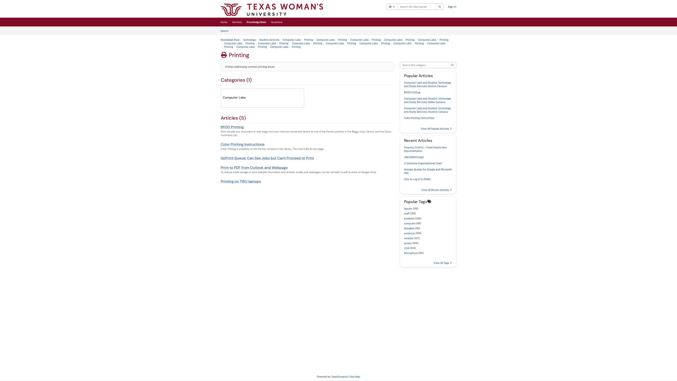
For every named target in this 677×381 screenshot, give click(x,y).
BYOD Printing (232, 127)
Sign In (452, 6)
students (409, 218)
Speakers (409, 228)
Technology (249, 39)
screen (408, 243)
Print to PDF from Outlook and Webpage (254, 167)
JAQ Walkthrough (414, 157)
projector (409, 233)
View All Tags (442, 262)
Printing (308, 39)
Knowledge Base (256, 22)
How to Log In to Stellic (417, 179)
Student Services (269, 39)
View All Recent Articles (435, 189)
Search (226, 30)
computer (410, 223)
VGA (406, 248)
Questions (276, 22)
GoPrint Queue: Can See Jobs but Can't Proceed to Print (267, 158)
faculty (408, 208)
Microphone (411, 253)
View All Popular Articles (435, 128)
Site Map (355, 376)
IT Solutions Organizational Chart (423, 163)
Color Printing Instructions (242, 144)
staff (407, 213)
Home (224, 22)
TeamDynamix (339, 376)
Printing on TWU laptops (241, 181)
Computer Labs (292, 39)
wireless (408, 238)
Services (237, 22)
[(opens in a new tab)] (272, 10)
